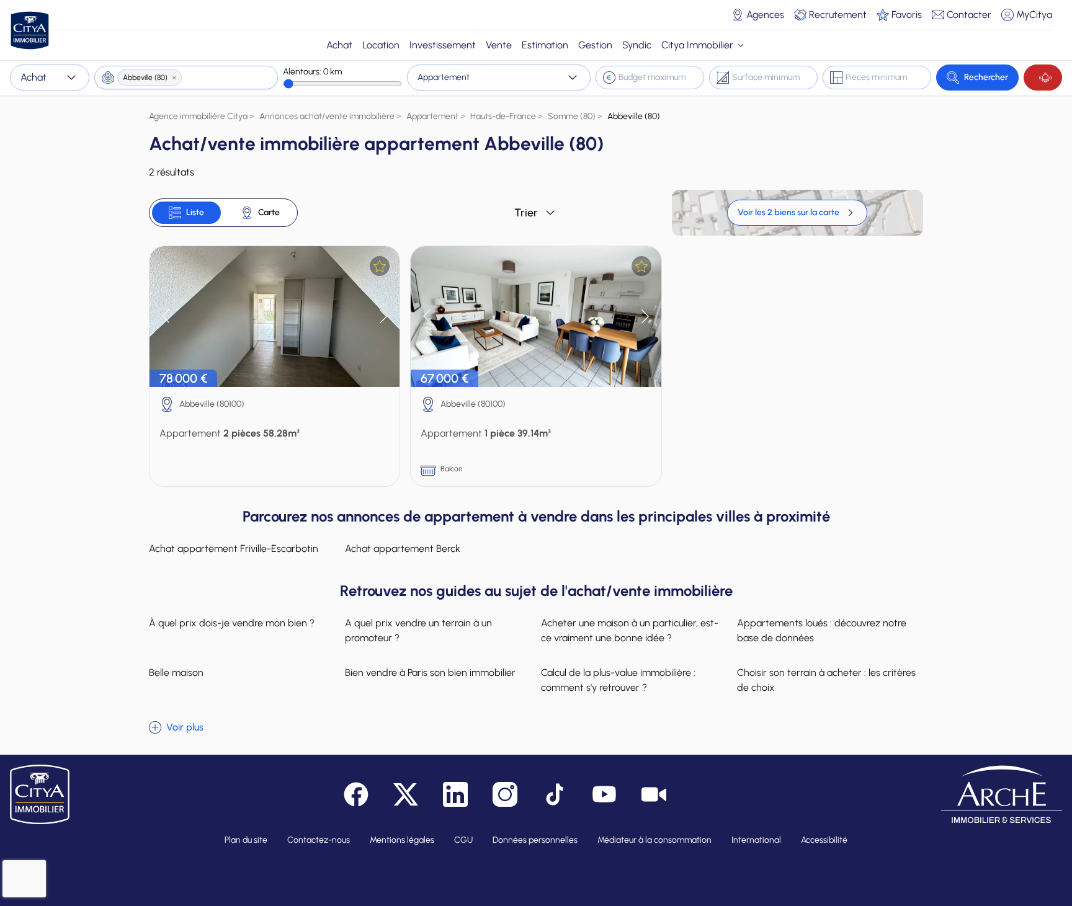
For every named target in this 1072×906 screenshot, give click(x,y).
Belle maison (176, 672)
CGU (463, 840)
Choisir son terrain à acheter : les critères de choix (826, 680)
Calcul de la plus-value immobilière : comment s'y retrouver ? (618, 680)
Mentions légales (402, 840)
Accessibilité (824, 840)
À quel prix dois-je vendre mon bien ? (232, 623)
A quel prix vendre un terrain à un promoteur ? (418, 630)
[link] (797, 213)
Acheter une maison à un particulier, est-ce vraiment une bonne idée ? (629, 630)
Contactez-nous (318, 840)
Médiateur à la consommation (654, 840)
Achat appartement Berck (402, 548)
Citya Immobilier (697, 45)
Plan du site (246, 840)
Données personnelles (535, 840)
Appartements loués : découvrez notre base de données (821, 630)
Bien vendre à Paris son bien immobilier (430, 672)
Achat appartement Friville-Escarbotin (233, 548)
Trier (526, 213)
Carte (269, 212)
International (756, 840)
